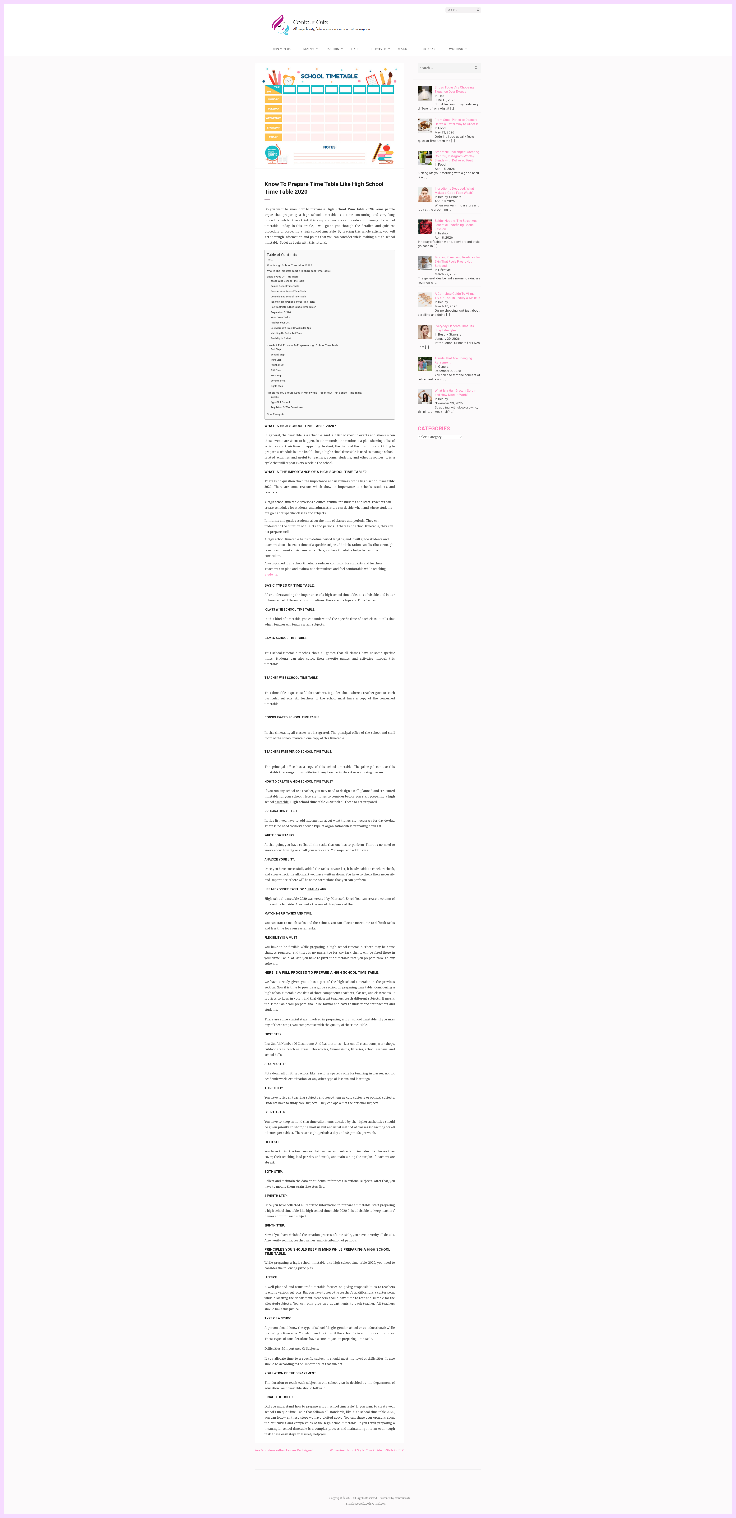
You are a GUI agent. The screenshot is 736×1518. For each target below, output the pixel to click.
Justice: (275, 397)
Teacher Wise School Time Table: (288, 291)
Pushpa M (300, 162)
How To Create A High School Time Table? (293, 307)
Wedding (456, 49)
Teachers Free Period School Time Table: (293, 301)
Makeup (404, 49)
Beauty (308, 49)
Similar (313, 889)
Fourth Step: (277, 365)
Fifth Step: (276, 370)
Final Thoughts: (276, 414)
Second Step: (278, 354)
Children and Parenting (323, 162)
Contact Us (282, 49)
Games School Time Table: (285, 286)
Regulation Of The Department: (287, 407)
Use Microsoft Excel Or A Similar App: (291, 328)
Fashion (332, 49)
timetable (282, 802)
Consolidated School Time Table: (288, 296)
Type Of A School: (280, 402)
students (270, 574)
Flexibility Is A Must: (281, 338)
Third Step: (276, 360)
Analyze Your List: (280, 322)
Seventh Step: (278, 380)
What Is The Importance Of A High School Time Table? (299, 270)
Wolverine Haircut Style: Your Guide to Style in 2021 (367, 1450)
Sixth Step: (276, 375)
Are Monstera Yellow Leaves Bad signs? (283, 1450)
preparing (317, 947)
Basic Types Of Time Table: (283, 276)
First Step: (276, 349)
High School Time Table (381, 162)
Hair (354, 49)
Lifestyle (378, 49)
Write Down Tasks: (280, 317)
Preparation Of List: (281, 312)
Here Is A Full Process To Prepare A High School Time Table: (303, 345)
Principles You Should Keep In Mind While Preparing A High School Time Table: (314, 392)
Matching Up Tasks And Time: (286, 333)
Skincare (429, 49)
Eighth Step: (277, 386)
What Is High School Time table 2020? (289, 265)
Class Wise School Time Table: (288, 281)
